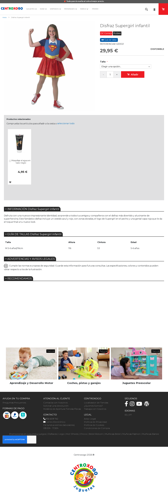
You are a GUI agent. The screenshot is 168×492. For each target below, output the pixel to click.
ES (126, 415)
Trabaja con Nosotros (95, 409)
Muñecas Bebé (113, 434)
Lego (61, 434)
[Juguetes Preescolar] (136, 363)
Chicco (83, 434)
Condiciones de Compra (97, 428)
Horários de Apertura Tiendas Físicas (62, 409)
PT (130, 415)
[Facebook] (127, 405)
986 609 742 (51, 419)
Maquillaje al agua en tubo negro (20, 161)
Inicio (5, 17)
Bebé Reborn (96, 434)
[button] (10, 182)
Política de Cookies (94, 425)
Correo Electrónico (55, 422)
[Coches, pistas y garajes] (84, 363)
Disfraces (52, 434)
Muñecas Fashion (131, 434)
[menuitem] (31, 8)
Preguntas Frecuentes (14, 402)
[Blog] (147, 405)
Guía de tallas (110, 40)
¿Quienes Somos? (93, 406)
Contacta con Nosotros (55, 402)
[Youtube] (139, 405)
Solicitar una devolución (56, 406)
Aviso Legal (90, 419)
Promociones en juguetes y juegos (27, 434)
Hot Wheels (72, 434)
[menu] (83, 8)
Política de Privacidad (95, 422)
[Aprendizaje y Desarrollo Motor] (31, 363)
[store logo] (12, 8)
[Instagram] (133, 405)
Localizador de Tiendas (96, 402)
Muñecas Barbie (150, 434)
